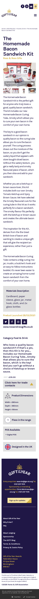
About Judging (9, 533)
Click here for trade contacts (16, 384)
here (27, 593)
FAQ (4, 526)
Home (3, 29)
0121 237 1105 (19, 484)
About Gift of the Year (11, 518)
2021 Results (11, 29)
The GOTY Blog (9, 540)
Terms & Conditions (11, 544)
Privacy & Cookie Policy (13, 547)
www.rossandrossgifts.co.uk (18, 326)
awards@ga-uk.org (25, 481)
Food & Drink (21, 29)
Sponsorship (8, 536)
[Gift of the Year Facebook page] (22, 6)
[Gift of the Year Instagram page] (27, 6)
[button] (35, 15)
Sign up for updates (17, 500)
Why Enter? (8, 522)
